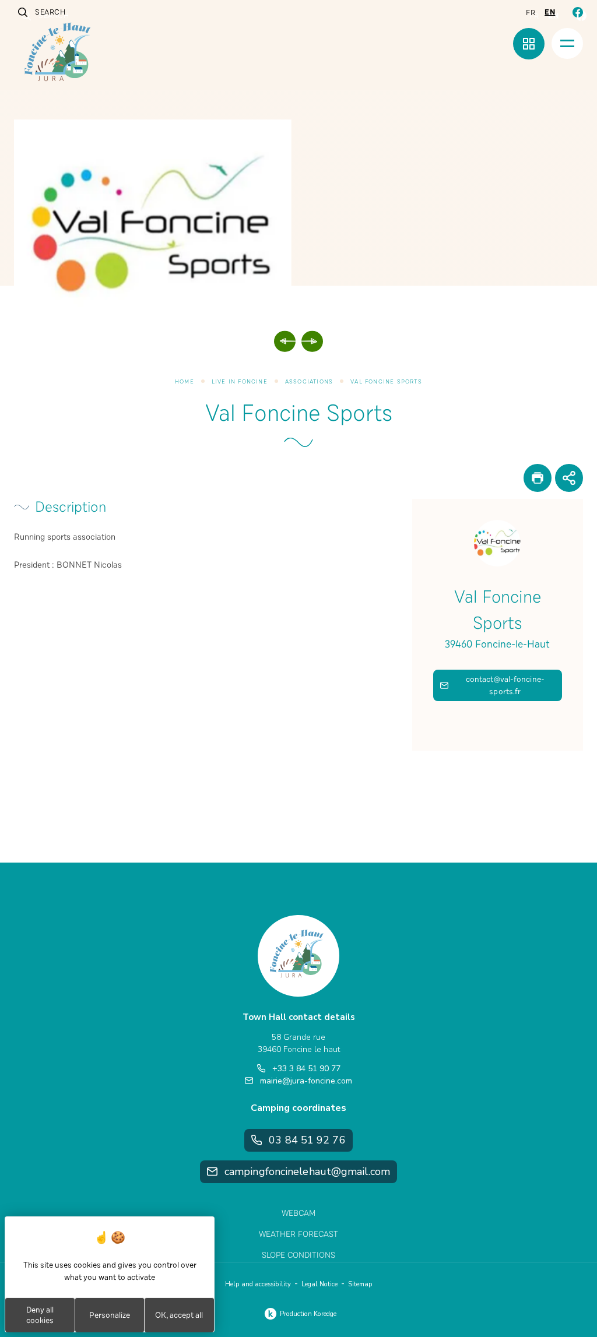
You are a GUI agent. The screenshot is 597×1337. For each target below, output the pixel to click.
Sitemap (360, 1284)
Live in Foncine (240, 382)
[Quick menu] (529, 43)
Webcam (298, 1213)
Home (184, 382)
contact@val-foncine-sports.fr (505, 685)
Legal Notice (319, 1284)
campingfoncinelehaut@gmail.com (307, 1171)
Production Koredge (308, 1314)
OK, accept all (179, 1315)
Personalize (109, 1315)
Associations (309, 382)
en (550, 12)
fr (530, 13)
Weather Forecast (298, 1234)
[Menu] (567, 43)
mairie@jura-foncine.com (306, 1080)
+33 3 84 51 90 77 (306, 1068)
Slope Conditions (298, 1255)
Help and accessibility (258, 1284)
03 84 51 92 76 (307, 1140)
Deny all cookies (40, 1315)
